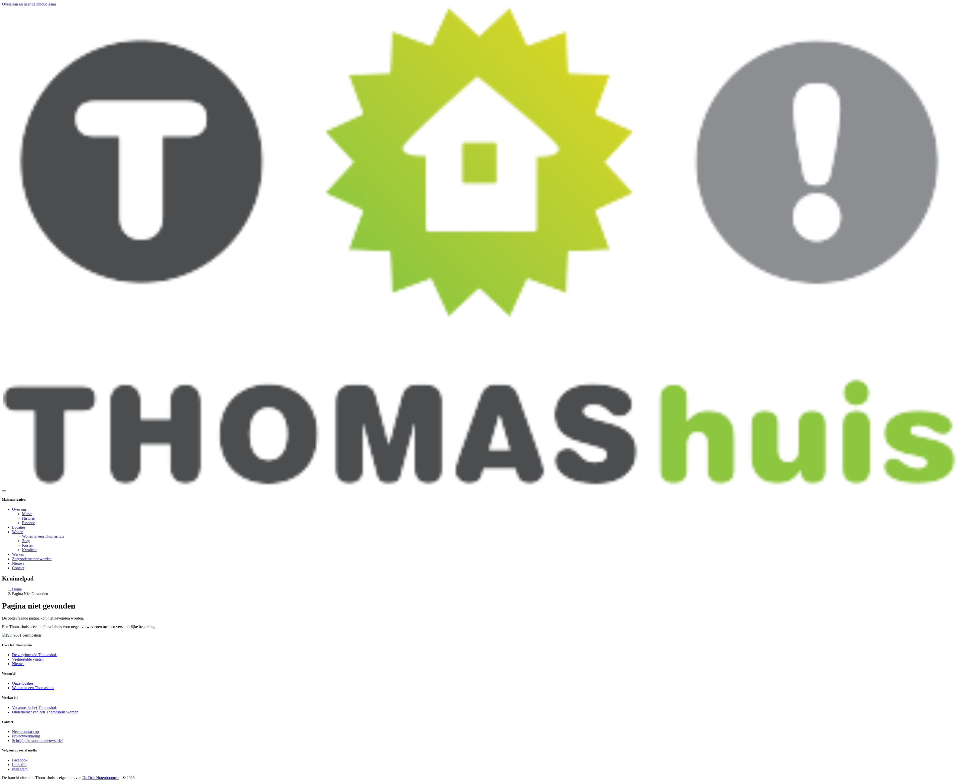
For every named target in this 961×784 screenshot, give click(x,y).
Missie (27, 514)
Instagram (20, 769)
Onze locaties (22, 683)
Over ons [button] (19, 509)
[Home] (480, 485)
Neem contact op (25, 731)
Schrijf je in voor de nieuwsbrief (37, 740)
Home (17, 589)
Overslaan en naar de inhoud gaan (29, 4)
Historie (28, 518)
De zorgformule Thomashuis (34, 655)
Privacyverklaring (26, 736)
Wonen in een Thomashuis (43, 536)
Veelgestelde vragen (28, 659)
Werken (18, 554)
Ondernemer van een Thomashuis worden (45, 712)
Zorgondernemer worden (32, 559)
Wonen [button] (17, 532)
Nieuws (18, 563)
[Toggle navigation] (4, 491)
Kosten (27, 545)
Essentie (28, 523)
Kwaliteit (29, 550)
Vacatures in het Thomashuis (34, 707)
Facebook (20, 760)
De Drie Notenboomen (100, 777)
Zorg (26, 541)
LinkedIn (19, 764)
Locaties (18, 527)
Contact (18, 568)
